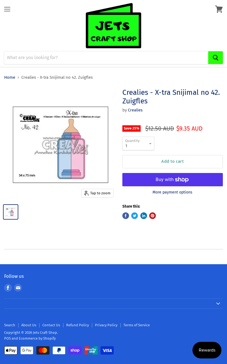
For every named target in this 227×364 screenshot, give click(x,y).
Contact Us (51, 325)
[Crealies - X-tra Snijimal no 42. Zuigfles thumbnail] (11, 212)
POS (7, 338)
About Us (28, 325)
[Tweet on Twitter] (134, 215)
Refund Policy (77, 325)
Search (9, 325)
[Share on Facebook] (125, 215)
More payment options (172, 192)
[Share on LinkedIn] (143, 215)
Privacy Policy (106, 325)
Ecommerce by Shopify (37, 338)
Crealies (135, 110)
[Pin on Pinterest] (152, 215)
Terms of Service (136, 325)
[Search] (215, 57)
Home (9, 77)
